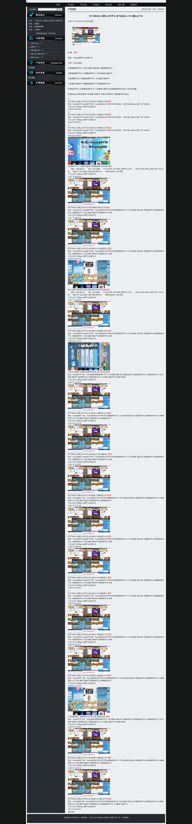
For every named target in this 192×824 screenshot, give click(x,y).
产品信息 (70, 5)
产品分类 (83, 5)
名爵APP (33, 47)
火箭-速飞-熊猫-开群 (37, 54)
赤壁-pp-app (34, 57)
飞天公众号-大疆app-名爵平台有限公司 (82, 107)
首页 (58, 5)
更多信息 (71, 812)
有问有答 (108, 5)
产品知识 (96, 5)
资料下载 (121, 5)
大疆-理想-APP (35, 50)
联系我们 (133, 5)
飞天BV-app (34, 43)
